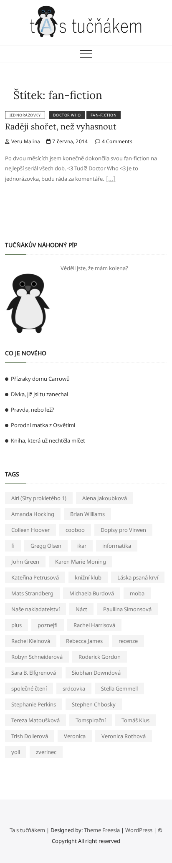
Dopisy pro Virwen (123, 530)
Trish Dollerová (29, 736)
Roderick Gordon (99, 657)
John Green (25, 561)
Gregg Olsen (45, 545)
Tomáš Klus (135, 720)
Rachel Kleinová (30, 641)
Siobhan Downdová (96, 672)
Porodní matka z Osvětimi (43, 425)
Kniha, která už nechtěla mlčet (48, 440)
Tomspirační (91, 720)
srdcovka (74, 688)
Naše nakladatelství (35, 609)
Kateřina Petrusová (35, 577)
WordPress (138, 830)
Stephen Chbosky (94, 704)
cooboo (75, 530)
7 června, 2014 (69, 141)
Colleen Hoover (30, 530)
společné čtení (29, 688)
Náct (81, 609)
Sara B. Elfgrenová (33, 672)
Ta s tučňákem (27, 830)
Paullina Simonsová (127, 609)
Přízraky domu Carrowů (40, 378)
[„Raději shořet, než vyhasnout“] (110, 179)
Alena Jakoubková (104, 498)
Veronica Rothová (123, 736)
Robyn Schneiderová (37, 657)
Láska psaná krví (137, 577)
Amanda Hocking (32, 514)
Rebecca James (84, 641)
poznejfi (48, 625)
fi (13, 545)
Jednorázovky (25, 115)
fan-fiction (104, 115)
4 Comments (116, 141)
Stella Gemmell (119, 688)
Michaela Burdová (91, 593)
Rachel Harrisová (94, 625)
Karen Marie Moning (80, 561)
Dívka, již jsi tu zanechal (39, 394)
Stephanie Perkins (33, 704)
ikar (81, 545)
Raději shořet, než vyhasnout (60, 126)
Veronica (75, 736)
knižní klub (88, 577)
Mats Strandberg (32, 593)
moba (137, 593)
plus (16, 625)
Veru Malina (25, 141)
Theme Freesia (102, 830)
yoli (15, 752)
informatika (116, 545)
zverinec (46, 752)
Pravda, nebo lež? (32, 409)
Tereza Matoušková (35, 720)
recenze (128, 641)
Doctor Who (67, 115)
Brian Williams (87, 514)
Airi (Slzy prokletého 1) (38, 498)
